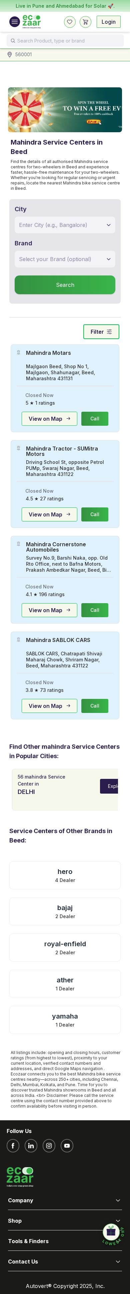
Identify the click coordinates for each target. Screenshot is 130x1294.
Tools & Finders (28, 1241)
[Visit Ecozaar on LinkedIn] (31, 1145)
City (21, 209)
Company (20, 1200)
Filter (97, 331)
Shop (15, 1220)
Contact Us (23, 1261)
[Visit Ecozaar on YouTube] (67, 1145)
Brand (23, 243)
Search (65, 284)
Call (94, 418)
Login (109, 21)
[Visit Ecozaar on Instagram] (49, 1145)
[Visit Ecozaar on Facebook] (13, 1145)
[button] (113, 1234)
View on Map (45, 418)
